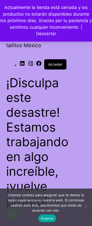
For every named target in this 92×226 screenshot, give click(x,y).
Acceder (55, 64)
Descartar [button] (46, 33)
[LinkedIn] (22, 64)
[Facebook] (39, 64)
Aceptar (47, 218)
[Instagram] (31, 64)
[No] (85, 207)
